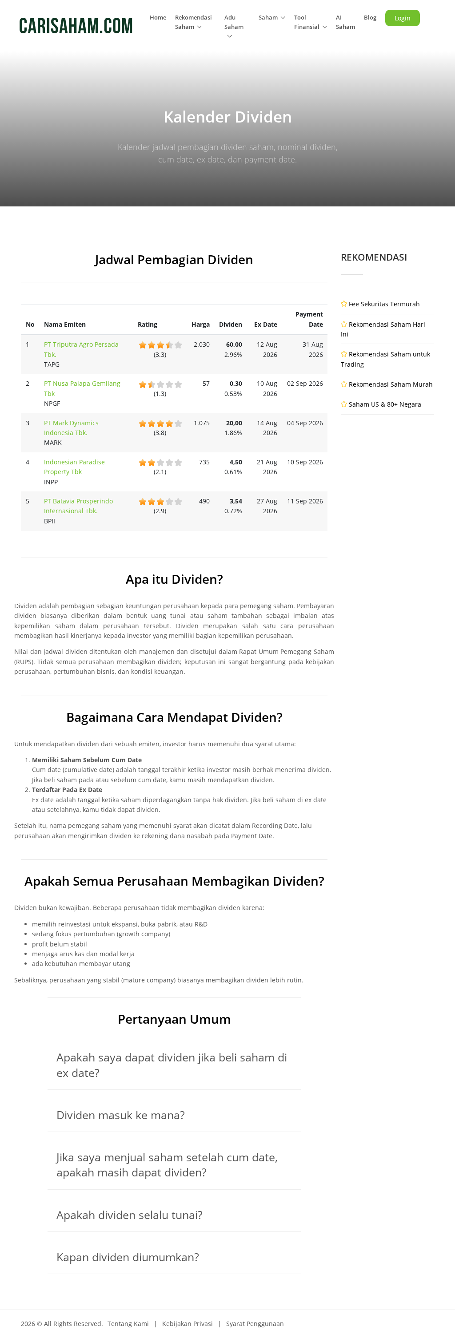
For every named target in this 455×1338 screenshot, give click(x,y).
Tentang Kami (128, 1323)
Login (403, 18)
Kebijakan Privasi (187, 1323)
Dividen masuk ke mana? (120, 1115)
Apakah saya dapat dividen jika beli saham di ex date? (171, 1065)
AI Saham (345, 22)
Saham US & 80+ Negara (385, 404)
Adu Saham (233, 22)
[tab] (174, 1065)
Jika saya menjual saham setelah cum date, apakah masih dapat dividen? (167, 1165)
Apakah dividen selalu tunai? (129, 1214)
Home (158, 17)
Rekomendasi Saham (193, 22)
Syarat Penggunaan (255, 1323)
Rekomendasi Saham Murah (391, 384)
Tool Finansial (306, 22)
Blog (370, 17)
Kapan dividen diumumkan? (127, 1257)
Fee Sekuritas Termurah (384, 304)
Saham (268, 17)
